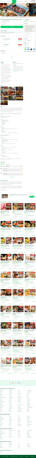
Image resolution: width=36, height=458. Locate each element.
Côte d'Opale (1, 447)
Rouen (28, 443)
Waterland (28, 404)
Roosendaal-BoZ (20, 408)
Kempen (10, 423)
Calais (1, 446)
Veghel (28, 401)
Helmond (10, 411)
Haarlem (10, 408)
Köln (18, 433)
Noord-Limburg (20, 401)
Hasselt (10, 421)
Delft (0, 408)
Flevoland (10, 401)
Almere (1, 393)
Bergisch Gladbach (2, 433)
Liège (18, 417)
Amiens (1, 443)
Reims (19, 447)
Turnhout (28, 420)
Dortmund (1, 437)
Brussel (1, 421)
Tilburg (28, 393)
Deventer (10, 391)
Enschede (10, 400)
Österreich (1, 452)
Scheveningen (20, 411)
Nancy (19, 444)
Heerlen (10, 410)
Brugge (1, 420)
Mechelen (19, 420)
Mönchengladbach (29, 430)
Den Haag (1, 411)
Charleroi (1, 424)
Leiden (19, 394)
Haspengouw (10, 420)
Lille (9, 447)
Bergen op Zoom (2, 401)
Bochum (1, 434)
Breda (1, 404)
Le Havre (10, 446)
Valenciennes (28, 446)
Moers (19, 436)
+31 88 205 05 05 (15, 71)
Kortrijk (10, 424)
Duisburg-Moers (11, 430)
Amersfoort (1, 394)
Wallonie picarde (29, 424)
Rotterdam (19, 410)
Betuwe (1, 403)
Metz (18, 443)
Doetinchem (10, 393)
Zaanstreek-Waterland (30, 407)
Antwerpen (1, 417)
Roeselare (28, 417)
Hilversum (19, 390)
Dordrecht (10, 394)
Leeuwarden (19, 393)
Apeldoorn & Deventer (3, 397)
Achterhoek (1, 390)
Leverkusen (19, 434)
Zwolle (28, 411)
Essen (10, 434)
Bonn (0, 436)
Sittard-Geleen (29, 391)
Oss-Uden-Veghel (20, 404)
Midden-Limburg (20, 397)
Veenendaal (28, 400)
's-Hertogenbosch (29, 390)
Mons (18, 421)
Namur (19, 423)
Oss (18, 403)
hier (3, 68)
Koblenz (19, 430)
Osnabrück (28, 434)
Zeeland (28, 408)
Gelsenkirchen (11, 436)
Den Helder (10, 390)
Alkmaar (1, 391)
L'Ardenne (10, 444)
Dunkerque (10, 443)
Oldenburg (28, 433)
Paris (18, 446)
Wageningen (28, 403)
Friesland (10, 403)
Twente (28, 394)
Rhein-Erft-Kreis (29, 437)
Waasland (28, 423)
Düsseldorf (10, 433)
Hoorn (19, 391)
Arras (0, 444)
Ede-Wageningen (11, 397)
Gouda (10, 404)
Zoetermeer (28, 410)
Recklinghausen (29, 436)
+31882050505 (33, 456)
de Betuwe (1, 407)
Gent (9, 417)
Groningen (10, 407)
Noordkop (19, 400)
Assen (1, 400)
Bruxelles (1, 423)
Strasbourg (28, 444)
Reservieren (31, 196)
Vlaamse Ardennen (29, 421)
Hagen (10, 437)
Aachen (1, 430)
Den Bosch (1, 410)
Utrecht (28, 397)
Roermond (19, 407)
